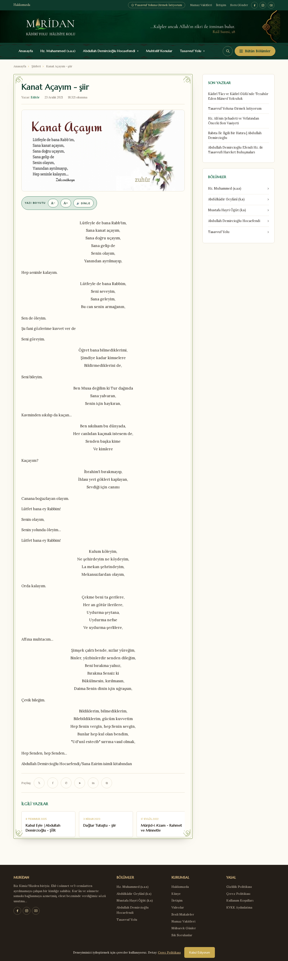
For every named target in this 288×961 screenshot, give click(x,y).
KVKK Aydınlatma (239, 907)
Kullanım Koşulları (239, 900)
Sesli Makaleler (182, 914)
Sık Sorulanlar (181, 935)
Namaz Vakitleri (201, 5)
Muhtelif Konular (158, 51)
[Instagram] (262, 5)
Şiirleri (36, 66)
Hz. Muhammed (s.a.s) (56, 51)
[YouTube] (271, 5)
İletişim (221, 5)
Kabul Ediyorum (199, 952)
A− (53, 203)
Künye (176, 894)
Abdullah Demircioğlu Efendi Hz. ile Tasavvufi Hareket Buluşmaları (235, 149)
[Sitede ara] (228, 51)
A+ (66, 203)
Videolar (177, 907)
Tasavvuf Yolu (191, 51)
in (93, 783)
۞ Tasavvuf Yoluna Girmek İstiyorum (156, 5)
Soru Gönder (239, 5)
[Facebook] (254, 5)
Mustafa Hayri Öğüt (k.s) (135, 900)
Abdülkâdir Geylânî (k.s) (134, 894)
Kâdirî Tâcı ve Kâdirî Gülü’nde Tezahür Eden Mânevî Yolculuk (238, 96)
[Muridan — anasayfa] (144, 26)
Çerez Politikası (238, 894)
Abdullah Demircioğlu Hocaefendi (109, 51)
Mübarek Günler (183, 928)
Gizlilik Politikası (239, 887)
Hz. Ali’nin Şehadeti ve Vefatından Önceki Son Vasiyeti (233, 120)
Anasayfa (25, 51)
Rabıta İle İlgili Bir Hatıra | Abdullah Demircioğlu (234, 135)
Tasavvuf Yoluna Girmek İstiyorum (234, 109)
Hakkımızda (22, 5)
